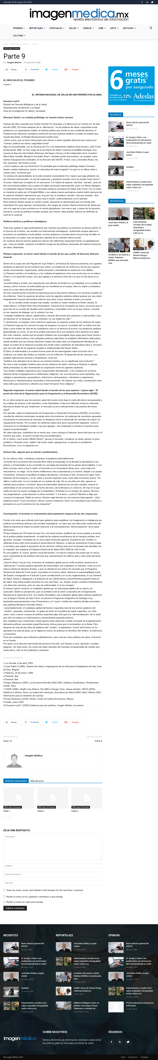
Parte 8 (98, 741)
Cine (100, 28)
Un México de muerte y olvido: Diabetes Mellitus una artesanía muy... (87, 976)
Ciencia (87, 28)
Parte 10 (7, 741)
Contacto (144, 1057)
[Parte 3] (86, 797)
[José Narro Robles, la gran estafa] (116, 155)
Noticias (128, 28)
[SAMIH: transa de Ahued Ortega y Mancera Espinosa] (144, 244)
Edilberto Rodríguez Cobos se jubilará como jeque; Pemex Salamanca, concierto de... (86, 1006)
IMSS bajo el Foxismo (20, 44)
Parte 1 (6, 811)
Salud (72, 28)
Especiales (56, 28)
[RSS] (147, 2)
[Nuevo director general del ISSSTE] (116, 126)
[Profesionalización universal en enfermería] (116, 1007)
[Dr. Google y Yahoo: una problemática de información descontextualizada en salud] (116, 141)
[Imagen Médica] (79, 14)
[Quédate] (116, 171)
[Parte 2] (52, 797)
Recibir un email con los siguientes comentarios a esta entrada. (34, 897)
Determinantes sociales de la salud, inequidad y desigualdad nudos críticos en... (139, 185)
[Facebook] (142, 2)
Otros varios (139, 218)
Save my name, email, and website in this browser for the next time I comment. (45, 890)
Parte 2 (40, 811)
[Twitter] (152, 2)
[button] (151, 28)
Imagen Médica (14, 62)
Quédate (130, 167)
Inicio (5, 44)
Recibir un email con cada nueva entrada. (25, 902)
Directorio (133, 1057)
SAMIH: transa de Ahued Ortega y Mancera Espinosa (141, 255)
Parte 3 (74, 811)
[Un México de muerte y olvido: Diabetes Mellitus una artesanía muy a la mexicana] (119, 245)
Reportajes (36, 28)
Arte (113, 28)
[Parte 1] (18, 797)
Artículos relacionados (16, 781)
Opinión (17, 28)
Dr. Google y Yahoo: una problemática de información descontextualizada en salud (138, 140)
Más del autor (37, 781)
